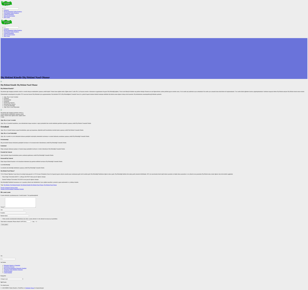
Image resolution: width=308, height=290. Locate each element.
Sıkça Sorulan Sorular (9, 16)
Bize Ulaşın (7, 17)
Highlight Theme (29, 288)
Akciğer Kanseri (8, 271)
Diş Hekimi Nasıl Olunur (50, 185)
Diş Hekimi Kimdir (15, 185)
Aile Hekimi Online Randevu (11, 13)
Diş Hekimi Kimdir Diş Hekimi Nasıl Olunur (32, 185)
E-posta (2, 212)
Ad (1, 210)
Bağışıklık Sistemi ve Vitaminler (12, 265)
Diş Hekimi (7, 185)
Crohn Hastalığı (8, 272)
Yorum (3, 207)
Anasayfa (6, 10)
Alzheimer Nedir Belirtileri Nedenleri (13, 269)
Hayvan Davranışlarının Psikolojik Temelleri (15, 268)
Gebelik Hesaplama (9, 14)
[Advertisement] (49, 241)
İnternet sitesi (4, 215)
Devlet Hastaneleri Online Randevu (13, 11)
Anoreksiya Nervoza (9, 267)
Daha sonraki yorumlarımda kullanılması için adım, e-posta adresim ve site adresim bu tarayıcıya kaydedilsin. (30, 218)
